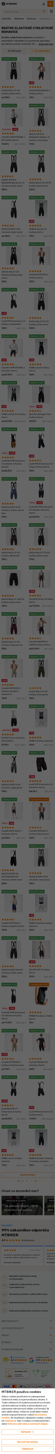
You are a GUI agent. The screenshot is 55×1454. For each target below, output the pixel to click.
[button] (10, 1421)
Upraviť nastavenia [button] (27, 1442)
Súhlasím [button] (27, 1432)
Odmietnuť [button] (27, 1449)
